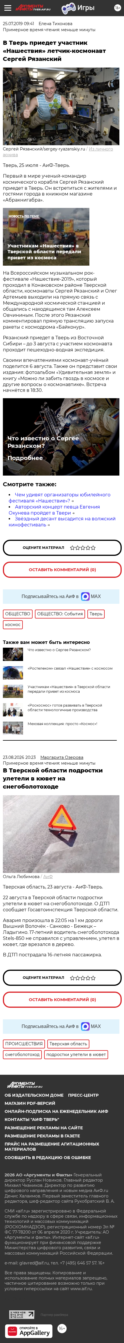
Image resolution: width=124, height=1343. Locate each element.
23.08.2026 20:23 (19, 757)
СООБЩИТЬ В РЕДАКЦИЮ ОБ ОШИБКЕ (48, 1157)
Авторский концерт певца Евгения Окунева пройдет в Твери (54, 510)
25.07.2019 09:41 (18, 23)
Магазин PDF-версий (30, 1103)
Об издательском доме (34, 1095)
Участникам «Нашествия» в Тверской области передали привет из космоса (69, 689)
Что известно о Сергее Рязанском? (43, 442)
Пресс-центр (83, 1095)
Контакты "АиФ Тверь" (32, 1119)
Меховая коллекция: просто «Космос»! (62, 724)
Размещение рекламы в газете (42, 1136)
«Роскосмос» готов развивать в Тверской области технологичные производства (65, 707)
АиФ (48, 876)
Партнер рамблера (54, 1314)
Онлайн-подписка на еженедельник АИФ (56, 1111)
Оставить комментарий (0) (62, 569)
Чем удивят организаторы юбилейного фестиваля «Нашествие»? (59, 498)
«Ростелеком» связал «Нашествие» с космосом (70, 668)
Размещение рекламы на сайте (44, 1127)
